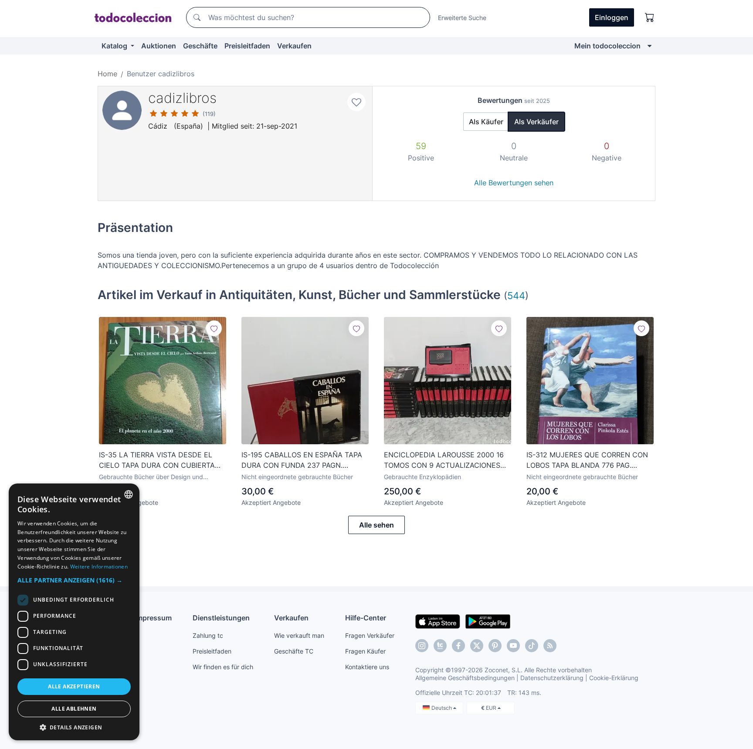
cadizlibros (182, 97)
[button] (74, 580)
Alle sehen (376, 525)
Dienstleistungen (221, 617)
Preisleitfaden (247, 45)
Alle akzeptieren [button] (74, 686)
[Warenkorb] (649, 17)
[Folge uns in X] (476, 645)
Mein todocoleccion (607, 45)
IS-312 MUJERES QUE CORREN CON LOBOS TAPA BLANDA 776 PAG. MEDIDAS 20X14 (587, 460)
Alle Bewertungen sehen (513, 182)
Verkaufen (294, 45)
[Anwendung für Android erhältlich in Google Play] (487, 620)
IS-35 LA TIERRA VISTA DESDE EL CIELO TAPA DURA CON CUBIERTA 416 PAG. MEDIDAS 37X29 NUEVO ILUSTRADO (157, 460)
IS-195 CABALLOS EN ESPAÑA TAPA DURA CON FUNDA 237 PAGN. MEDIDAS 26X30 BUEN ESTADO (301, 460)
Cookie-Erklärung (613, 677)
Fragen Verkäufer (369, 635)
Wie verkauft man (299, 635)
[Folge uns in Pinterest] (495, 645)
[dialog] (74, 611)
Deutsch (442, 708)
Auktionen (158, 45)
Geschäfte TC (293, 651)
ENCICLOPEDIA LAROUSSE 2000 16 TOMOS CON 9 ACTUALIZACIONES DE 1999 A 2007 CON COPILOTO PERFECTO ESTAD (444, 460)
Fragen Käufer (365, 651)
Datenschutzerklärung (551, 677)
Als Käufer (486, 121)
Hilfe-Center (365, 617)
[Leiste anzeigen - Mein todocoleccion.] (649, 45)
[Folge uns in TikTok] (531, 645)
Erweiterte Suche (462, 17)
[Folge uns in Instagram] (421, 645)
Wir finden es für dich (223, 667)
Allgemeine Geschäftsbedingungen (465, 677)
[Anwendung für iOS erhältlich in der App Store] (437, 620)
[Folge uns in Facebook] (458, 645)
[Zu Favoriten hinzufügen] (356, 102)
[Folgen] (214, 328)
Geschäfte (200, 45)
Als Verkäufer (536, 121)
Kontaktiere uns (367, 667)
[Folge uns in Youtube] (513, 645)
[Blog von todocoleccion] (549, 645)
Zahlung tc (208, 635)
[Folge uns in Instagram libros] (440, 645)
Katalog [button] (115, 45)
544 (516, 295)
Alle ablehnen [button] (73, 708)
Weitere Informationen (99, 566)
